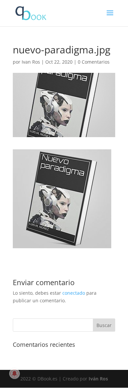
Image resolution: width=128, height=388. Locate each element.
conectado (73, 293)
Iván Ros (98, 378)
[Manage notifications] (14, 373)
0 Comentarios (94, 62)
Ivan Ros (31, 62)
